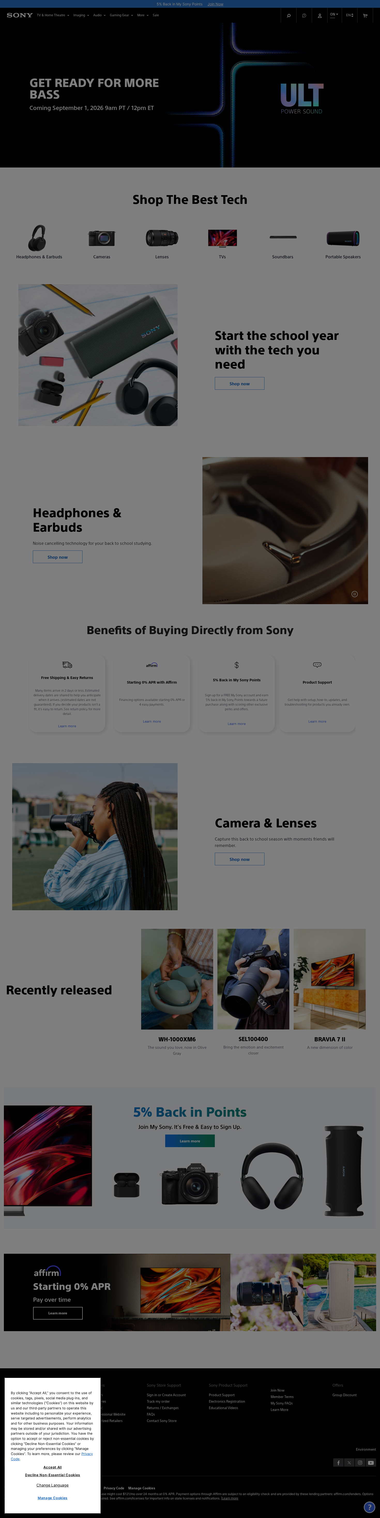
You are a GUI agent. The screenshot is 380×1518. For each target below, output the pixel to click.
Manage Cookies (52, 1498)
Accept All (52, 1467)
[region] (52, 1445)
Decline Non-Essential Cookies (52, 1475)
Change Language (52, 1485)
